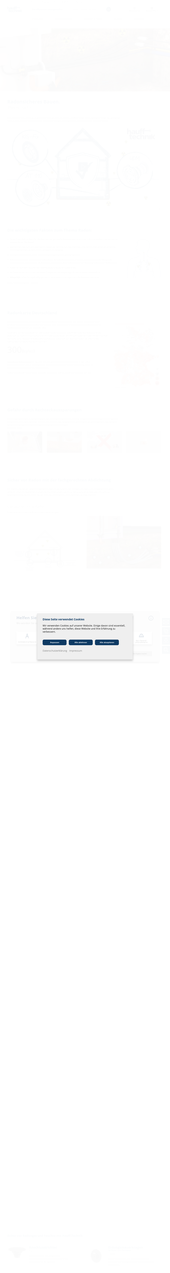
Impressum (75, 650)
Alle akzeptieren (107, 642)
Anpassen (54, 642)
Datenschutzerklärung (55, 650)
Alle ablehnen (81, 642)
